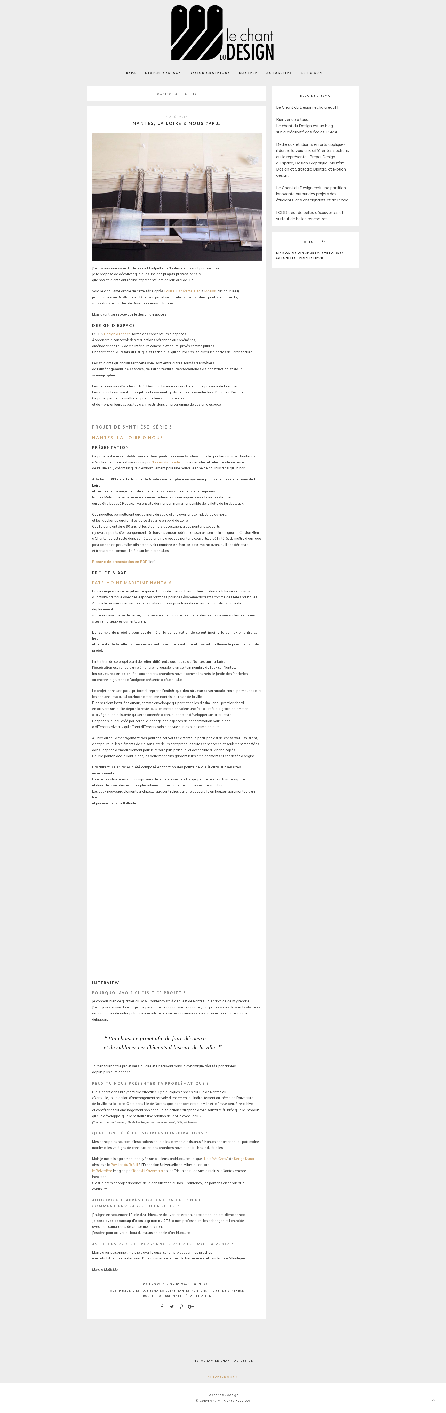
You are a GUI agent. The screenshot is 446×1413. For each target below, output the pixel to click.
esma (154, 1290)
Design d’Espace (163, 72)
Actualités (279, 72)
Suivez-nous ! (223, 1377)
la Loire (168, 1290)
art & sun (311, 72)
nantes (183, 1290)
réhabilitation (198, 1296)
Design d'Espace (177, 1284)
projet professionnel (161, 1296)
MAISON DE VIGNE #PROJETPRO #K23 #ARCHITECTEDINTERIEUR (310, 255)
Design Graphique (210, 72)
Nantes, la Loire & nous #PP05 (177, 123)
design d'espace (133, 1290)
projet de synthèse (226, 1290)
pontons (199, 1290)
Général (202, 1284)
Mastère (248, 72)
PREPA (130, 72)
